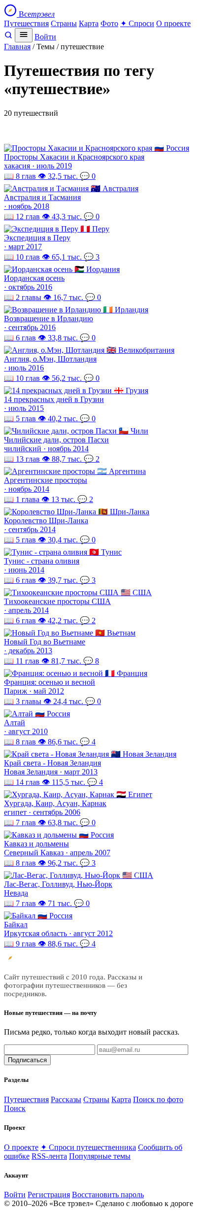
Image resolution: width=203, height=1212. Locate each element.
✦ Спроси (137, 23)
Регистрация (49, 1194)
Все (36, 14)
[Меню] (24, 35)
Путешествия (26, 23)
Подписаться (27, 1060)
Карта (89, 23)
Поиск (15, 1108)
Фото (109, 23)
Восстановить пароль (108, 1194)
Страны (64, 23)
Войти (45, 37)
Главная (17, 46)
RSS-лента (49, 1156)
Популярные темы (100, 1156)
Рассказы (66, 1099)
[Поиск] (8, 37)
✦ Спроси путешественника (88, 1147)
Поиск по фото (158, 1099)
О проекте (173, 23)
